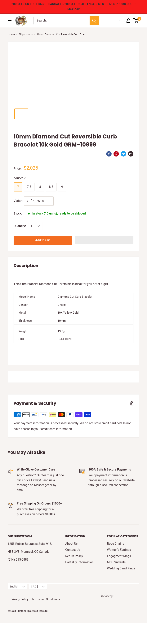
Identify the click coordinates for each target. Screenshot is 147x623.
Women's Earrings (119, 550)
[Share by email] (130, 154)
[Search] (94, 20)
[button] (104, 240)
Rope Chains (115, 543)
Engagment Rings (119, 556)
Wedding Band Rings (121, 568)
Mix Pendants (116, 562)
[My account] (128, 20)
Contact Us (72, 550)
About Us (71, 543)
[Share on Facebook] (109, 154)
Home (11, 34)
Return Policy (74, 556)
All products (26, 34)
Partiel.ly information (79, 562)
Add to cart (42, 240)
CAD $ (34, 586)
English (14, 586)
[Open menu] (9, 20)
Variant (18, 201)
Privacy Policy (19, 599)
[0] (136, 20)
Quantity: (20, 226)
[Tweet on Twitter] (123, 154)
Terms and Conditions (46, 599)
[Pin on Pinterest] (116, 154)
